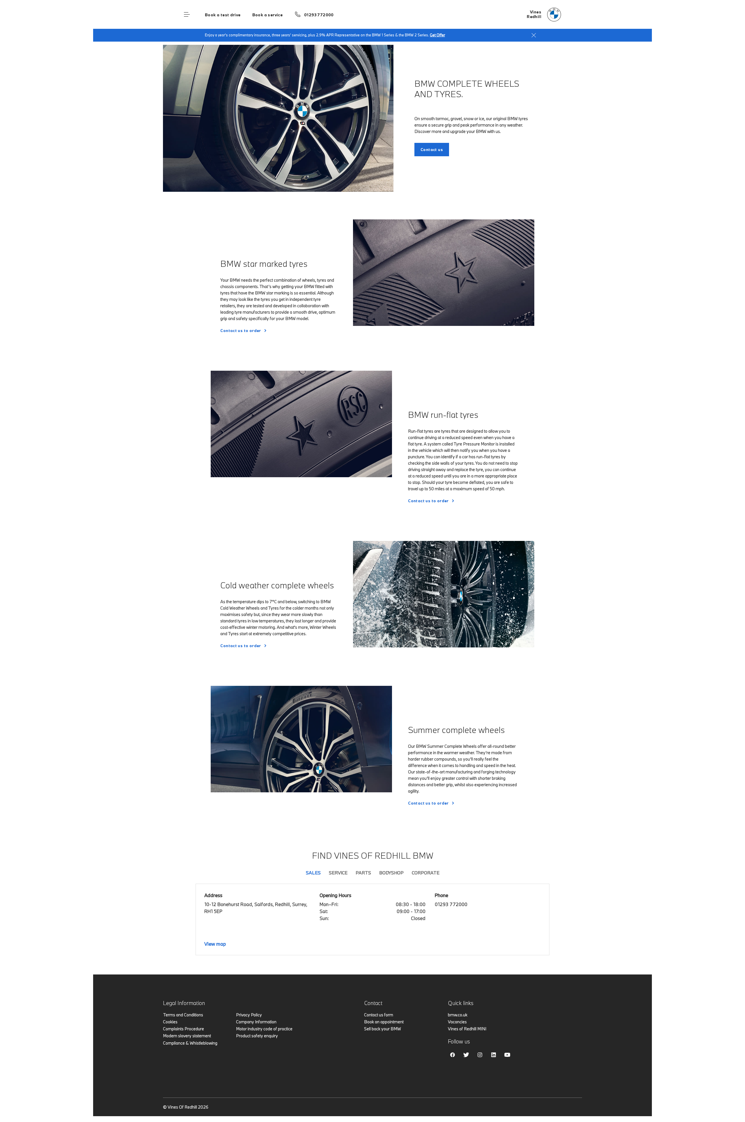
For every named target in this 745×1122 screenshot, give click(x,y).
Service (338, 873)
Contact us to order (240, 330)
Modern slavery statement (187, 1035)
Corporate (425, 873)
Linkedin (493, 1054)
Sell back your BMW (382, 1029)
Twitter (466, 1054)
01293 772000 (319, 14)
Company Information (256, 1022)
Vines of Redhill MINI (467, 1029)
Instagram (480, 1054)
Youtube (507, 1054)
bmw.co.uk (457, 1015)
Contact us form (378, 1015)
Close (533, 35)
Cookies (170, 1022)
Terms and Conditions (183, 1015)
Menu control (186, 14)
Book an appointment (384, 1022)
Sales (313, 873)
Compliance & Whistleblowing (190, 1043)
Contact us (432, 149)
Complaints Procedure (183, 1029)
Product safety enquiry (257, 1035)
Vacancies (457, 1022)
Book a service (267, 14)
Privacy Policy (249, 1015)
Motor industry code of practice (264, 1029)
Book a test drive (223, 14)
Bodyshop (391, 873)
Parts (363, 873)
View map (215, 944)
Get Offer (437, 35)
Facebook (452, 1054)
